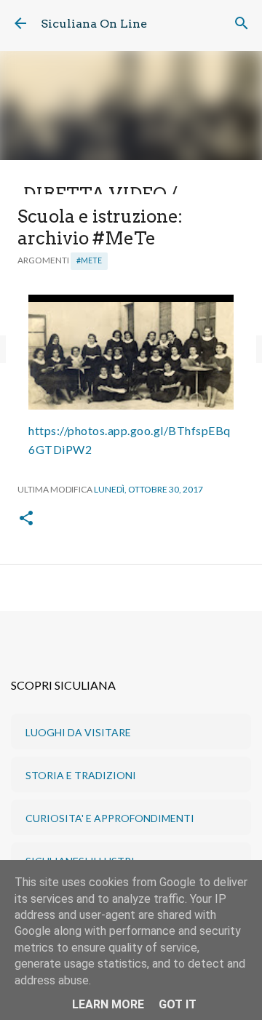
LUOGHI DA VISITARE (78, 732)
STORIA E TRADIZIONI (80, 775)
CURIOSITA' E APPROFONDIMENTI (109, 818)
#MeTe (89, 260)
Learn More (108, 1004)
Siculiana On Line (94, 24)
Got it (177, 1004)
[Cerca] (241, 23)
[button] (26, 519)
